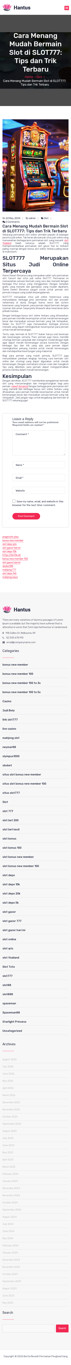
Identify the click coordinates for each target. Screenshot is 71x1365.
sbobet (7, 765)
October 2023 (10, 1274)
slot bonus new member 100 (20, 866)
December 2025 (11, 1102)
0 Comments (12, 222)
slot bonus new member (18, 857)
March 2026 (8, 1095)
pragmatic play (10, 536)
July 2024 (8, 1224)
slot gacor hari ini (11, 547)
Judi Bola (8, 710)
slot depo (8, 875)
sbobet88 (7, 566)
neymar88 (9, 747)
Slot (39, 77)
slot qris (7, 948)
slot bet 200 (10, 820)
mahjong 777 (9, 569)
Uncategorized (12, 1030)
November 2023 (11, 1267)
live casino (9, 728)
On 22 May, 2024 (11, 218)
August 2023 (9, 1288)
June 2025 (8, 1145)
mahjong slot (10, 738)
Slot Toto (8, 966)
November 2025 (11, 1109)
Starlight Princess (14, 1021)
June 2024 (8, 1231)
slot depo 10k (9, 551)
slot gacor (9, 911)
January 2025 (10, 1181)
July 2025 (8, 1138)
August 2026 (9, 1059)
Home (29, 77)
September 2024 (11, 1209)
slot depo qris (9, 544)
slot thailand (10, 957)
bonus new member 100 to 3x (21, 683)
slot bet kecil (10, 829)
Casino (6, 701)
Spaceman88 (11, 1012)
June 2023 (8, 1295)
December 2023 (11, 1259)
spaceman (9, 1003)
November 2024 (11, 1195)
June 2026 (8, 1073)
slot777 (7, 976)
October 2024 (10, 1202)
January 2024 (10, 1252)
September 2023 (11, 1281)
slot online (9, 939)
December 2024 (11, 1188)
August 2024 (9, 1217)
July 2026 (8, 1066)
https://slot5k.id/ (11, 555)
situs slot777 (11, 792)
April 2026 (8, 1088)
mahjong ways (10, 577)
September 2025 (11, 1123)
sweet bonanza (19, 386)
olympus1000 (10, 756)
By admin (31, 218)
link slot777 (10, 719)
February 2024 (10, 1245)
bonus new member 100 (15, 558)
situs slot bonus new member (21, 774)
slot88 (6, 985)
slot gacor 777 (11, 921)
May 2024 (7, 1238)
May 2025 (7, 1152)
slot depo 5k (10, 902)
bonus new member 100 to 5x (21, 692)
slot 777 (7, 811)
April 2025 (8, 1159)
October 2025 (10, 1116)
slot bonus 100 (11, 847)
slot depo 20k (11, 893)
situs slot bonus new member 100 (24, 783)
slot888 (7, 994)
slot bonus (9, 838)
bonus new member (12, 540)
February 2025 (10, 1174)
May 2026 (7, 1081)
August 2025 (9, 1131)
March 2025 (8, 1166)
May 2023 (7, 1302)
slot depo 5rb (9, 573)
